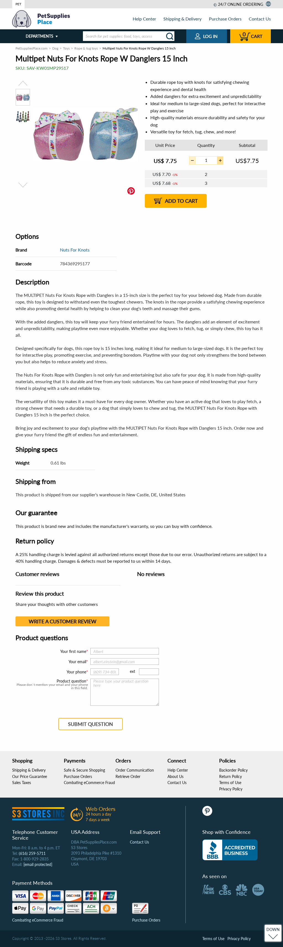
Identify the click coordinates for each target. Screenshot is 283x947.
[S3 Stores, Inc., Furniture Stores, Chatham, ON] (230, 849)
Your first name (73, 651)
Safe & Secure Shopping (84, 770)
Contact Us (260, 18)
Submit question (90, 724)
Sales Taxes (21, 782)
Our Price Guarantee (29, 776)
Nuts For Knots (75, 249)
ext (132, 671)
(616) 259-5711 (32, 853)
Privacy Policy (230, 789)
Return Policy (230, 776)
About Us (175, 776)
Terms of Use (230, 782)
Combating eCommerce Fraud (89, 782)
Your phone (76, 672)
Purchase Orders (225, 18)
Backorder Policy (233, 770)
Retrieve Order (128, 776)
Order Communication (135, 770)
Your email (77, 661)
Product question (71, 681)
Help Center (144, 18)
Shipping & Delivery (182, 18)
